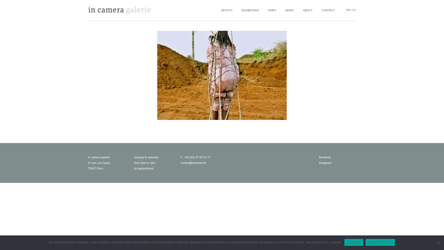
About (307, 10)
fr (348, 10)
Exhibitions (250, 10)
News (289, 10)
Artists (226, 10)
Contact (328, 10)
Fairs (272, 10)
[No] (438, 242)
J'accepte (354, 242)
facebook (325, 157)
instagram (325, 163)
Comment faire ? (380, 242)
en (354, 10)
